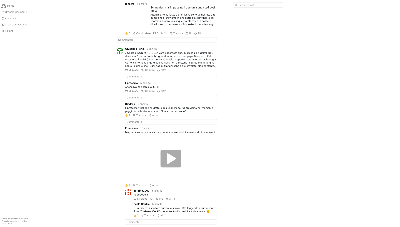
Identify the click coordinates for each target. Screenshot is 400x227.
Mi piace (134, 69)
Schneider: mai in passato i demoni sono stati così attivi (182, 9)
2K (165, 33)
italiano (9, 30)
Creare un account (16, 24)
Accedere (10, 18)
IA (190, 33)
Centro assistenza (9, 219)
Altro (200, 33)
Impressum (23, 219)
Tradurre (178, 33)
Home (10, 5)
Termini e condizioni (10, 221)
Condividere (143, 33)
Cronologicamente (16, 11)
